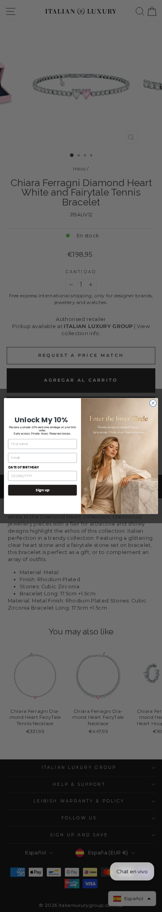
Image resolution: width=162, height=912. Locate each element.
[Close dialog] (152, 403)
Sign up (42, 490)
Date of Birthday (23, 467)
